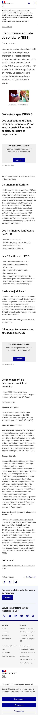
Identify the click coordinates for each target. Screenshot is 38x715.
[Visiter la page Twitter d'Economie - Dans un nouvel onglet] (4, 616)
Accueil (4, 628)
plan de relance (16, 435)
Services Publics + (25, 663)
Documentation (24, 656)
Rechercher (29, 3)
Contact (4, 649)
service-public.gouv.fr (23, 684)
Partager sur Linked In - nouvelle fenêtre (16, 582)
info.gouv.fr (6, 684)
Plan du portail (6, 653)
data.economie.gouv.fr (26, 659)
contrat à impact (19, 461)
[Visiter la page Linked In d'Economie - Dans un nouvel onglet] (10, 616)
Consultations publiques (27, 649)
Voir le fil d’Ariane (7, 26)
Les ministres (5, 632)
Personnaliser (19, 711)
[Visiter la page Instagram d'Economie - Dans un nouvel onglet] (21, 616)
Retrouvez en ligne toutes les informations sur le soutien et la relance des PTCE (18, 550)
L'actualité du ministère (26, 635)
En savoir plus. (7, 402)
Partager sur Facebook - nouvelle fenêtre (4, 582)
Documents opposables (8, 656)
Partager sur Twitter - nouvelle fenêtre (10, 582)
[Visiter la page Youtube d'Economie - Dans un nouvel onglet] (27, 616)
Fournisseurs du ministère (27, 653)
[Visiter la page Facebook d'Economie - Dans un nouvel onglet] (16, 616)
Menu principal (35, 3)
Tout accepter (19, 699)
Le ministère (5, 635)
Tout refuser (19, 705)
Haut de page (31, 577)
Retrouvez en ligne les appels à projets (16, 448)
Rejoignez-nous (6, 638)
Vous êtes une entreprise (27, 632)
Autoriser (19, 160)
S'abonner (7, 597)
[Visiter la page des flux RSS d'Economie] (33, 616)
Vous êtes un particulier (26, 628)
